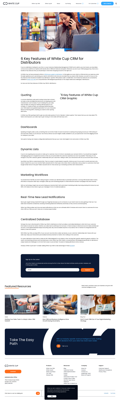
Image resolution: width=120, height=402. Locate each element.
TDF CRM (48, 373)
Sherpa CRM (49, 375)
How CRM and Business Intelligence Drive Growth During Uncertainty (56, 320)
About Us (83, 368)
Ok (52, 396)
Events (65, 373)
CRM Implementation (69, 372)
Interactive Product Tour (70, 377)
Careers (83, 370)
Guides (65, 375)
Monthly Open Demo (69, 380)
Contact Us (84, 372)
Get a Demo (107, 3)
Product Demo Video (69, 378)
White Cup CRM (31, 79)
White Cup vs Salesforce (70, 383)
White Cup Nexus (50, 372)
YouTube (112, 393)
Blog (65, 368)
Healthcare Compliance (105, 370)
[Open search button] (116, 3)
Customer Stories (68, 370)
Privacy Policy (102, 372)
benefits (72, 245)
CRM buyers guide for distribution (53, 74)
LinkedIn (106, 393)
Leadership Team (86, 373)
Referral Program (86, 375)
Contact (13, 371)
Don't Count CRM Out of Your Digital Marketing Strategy (95, 320)
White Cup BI (49, 370)
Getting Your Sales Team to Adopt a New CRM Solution (20, 320)
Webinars (66, 382)
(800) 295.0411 (8, 383)
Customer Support (104, 368)
